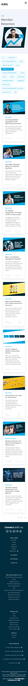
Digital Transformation (9, 61)
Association (11, 57)
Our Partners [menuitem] (14, 559)
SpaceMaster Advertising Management (13, 659)
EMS (15, 92)
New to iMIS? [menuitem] (14, 538)
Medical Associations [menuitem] (14, 599)
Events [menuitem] (14, 616)
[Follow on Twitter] (21, 531)
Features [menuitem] (14, 544)
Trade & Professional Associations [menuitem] (14, 577)
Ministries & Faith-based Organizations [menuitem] (14, 590)
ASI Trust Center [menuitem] (13, 629)
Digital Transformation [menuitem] (14, 620)
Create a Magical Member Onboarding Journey (12, 351)
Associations (6, 84)
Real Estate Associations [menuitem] (14, 594)
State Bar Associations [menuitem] (14, 597)
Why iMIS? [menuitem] (14, 540)
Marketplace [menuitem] (13, 551)
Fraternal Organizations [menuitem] (14, 586)
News (21, 61)
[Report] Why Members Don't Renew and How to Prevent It (13, 303)
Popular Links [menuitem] (14, 611)
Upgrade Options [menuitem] (14, 622)
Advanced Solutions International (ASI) (15, 671)
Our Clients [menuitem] (14, 555)
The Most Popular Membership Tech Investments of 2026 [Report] (12, 490)
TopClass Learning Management (13, 651)
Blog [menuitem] (14, 613)
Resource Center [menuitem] (14, 618)
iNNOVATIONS (21, 76)
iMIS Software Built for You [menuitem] (14, 575)
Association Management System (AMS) (13, 88)
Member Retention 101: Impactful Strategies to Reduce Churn (13, 443)
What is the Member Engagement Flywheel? (13, 258)
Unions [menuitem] (14, 579)
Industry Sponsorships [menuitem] (14, 627)
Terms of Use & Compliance (9, 674)
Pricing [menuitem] (14, 542)
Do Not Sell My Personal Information (16, 676)
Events (22, 73)
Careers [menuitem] (14, 637)
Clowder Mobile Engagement (13, 647)
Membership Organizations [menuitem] (14, 583)
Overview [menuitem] (14, 635)
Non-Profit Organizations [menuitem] (14, 592)
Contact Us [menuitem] (14, 562)
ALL (3, 57)
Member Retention (7, 69)
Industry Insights (7, 65)
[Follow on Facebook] (7, 531)
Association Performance (10, 73)
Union (4, 76)
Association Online (13, 663)
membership (21, 80)
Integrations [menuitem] (14, 546)
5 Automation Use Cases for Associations (13, 396)
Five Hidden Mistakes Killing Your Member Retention (12, 166)
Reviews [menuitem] (14, 549)
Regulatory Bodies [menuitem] (14, 581)
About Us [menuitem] (14, 633)
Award (12, 76)
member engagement (8, 80)
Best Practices (6, 92)
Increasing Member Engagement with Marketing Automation (13, 121)
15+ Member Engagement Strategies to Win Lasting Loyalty (13, 212)
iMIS (17, 65)
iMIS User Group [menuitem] (14, 624)
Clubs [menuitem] (14, 588)
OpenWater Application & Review (13, 655)
